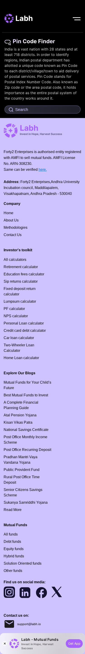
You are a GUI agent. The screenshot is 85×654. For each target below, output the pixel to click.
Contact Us (13, 235)
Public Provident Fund (21, 470)
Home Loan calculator (21, 358)
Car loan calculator (19, 338)
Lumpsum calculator (20, 301)
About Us (11, 220)
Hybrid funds (14, 556)
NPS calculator (16, 316)
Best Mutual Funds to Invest (26, 395)
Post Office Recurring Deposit (27, 450)
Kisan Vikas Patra (18, 422)
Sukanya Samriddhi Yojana (26, 502)
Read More (13, 510)
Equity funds (14, 549)
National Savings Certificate (26, 430)
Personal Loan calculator (24, 323)
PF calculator (14, 309)
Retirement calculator (21, 267)
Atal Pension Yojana (20, 415)
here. (43, 169)
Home (8, 213)
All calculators (15, 260)
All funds (11, 534)
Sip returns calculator (21, 281)
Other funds (13, 571)
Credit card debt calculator (25, 330)
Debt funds (12, 541)
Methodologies (15, 227)
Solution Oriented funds (22, 563)
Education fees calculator (24, 274)
